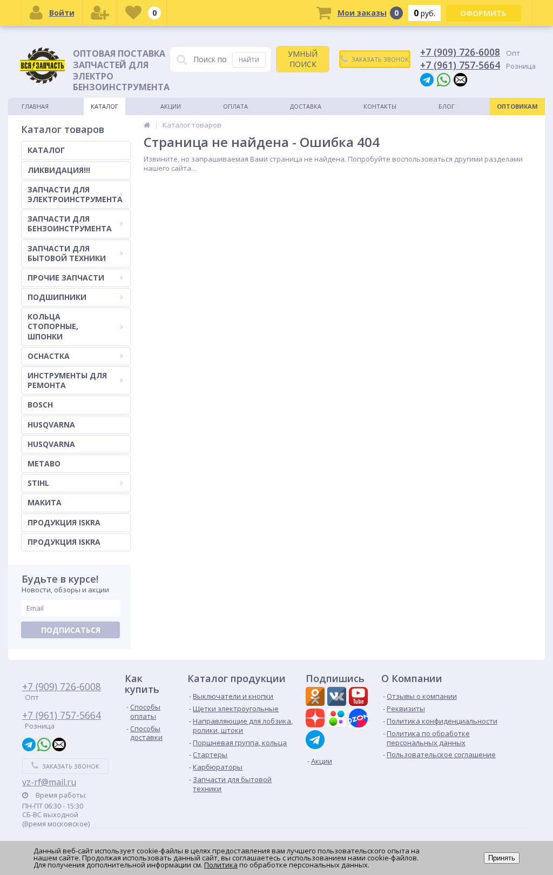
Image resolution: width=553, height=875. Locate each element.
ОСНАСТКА (49, 356)
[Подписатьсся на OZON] (359, 719)
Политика (221, 865)
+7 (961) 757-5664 (460, 64)
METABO (44, 463)
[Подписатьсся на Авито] (338, 719)
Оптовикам (517, 106)
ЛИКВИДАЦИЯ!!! (59, 170)
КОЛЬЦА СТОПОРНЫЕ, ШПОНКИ (53, 326)
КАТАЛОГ (46, 150)
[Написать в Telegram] (427, 79)
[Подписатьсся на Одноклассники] (316, 698)
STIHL (38, 483)
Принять (501, 858)
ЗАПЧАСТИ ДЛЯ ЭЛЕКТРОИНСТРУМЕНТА (75, 194)
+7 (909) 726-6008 (460, 51)
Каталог (104, 106)
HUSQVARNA (51, 424)
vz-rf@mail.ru (49, 782)
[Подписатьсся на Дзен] (316, 719)
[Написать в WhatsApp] (443, 79)
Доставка (305, 106)
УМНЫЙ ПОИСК (303, 59)
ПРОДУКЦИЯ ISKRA (64, 522)
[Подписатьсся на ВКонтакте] (338, 698)
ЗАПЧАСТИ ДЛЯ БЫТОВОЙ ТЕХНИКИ (67, 253)
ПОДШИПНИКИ (57, 297)
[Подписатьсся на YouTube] (359, 698)
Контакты (379, 106)
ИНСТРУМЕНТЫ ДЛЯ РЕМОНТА (67, 380)
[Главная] (147, 125)
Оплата (235, 106)
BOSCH (40, 404)
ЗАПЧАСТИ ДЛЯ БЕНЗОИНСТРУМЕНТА (70, 223)
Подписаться (70, 630)
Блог (447, 106)
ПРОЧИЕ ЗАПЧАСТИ (66, 277)
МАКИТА (45, 502)
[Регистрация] (100, 13)
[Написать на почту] (460, 79)
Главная (35, 106)
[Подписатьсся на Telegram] (316, 739)
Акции (170, 106)
